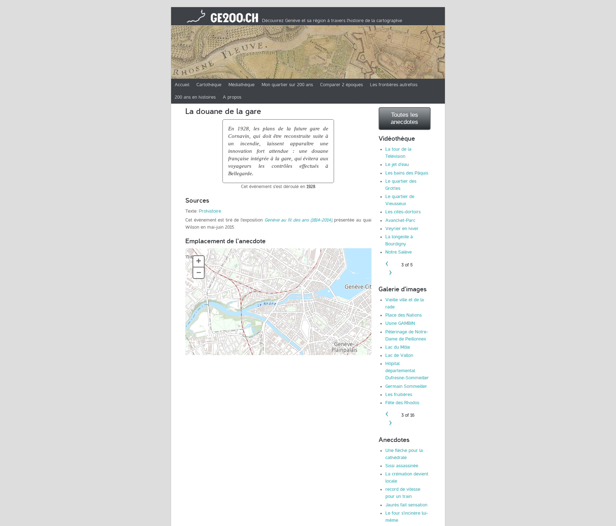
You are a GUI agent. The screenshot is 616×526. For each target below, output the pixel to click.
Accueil (182, 84)
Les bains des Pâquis (406, 173)
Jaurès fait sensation (406, 504)
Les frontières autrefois (393, 84)
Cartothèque (208, 84)
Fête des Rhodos (402, 402)
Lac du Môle (397, 347)
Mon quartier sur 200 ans (287, 84)
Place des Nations (403, 315)
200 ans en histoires (195, 97)
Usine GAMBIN (400, 323)
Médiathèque (242, 84)
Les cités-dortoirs (403, 211)
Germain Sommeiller (406, 386)
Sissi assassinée (401, 465)
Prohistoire (210, 211)
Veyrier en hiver (402, 228)
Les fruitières (398, 394)
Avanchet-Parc (400, 220)
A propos (232, 97)
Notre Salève (398, 252)
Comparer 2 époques (341, 84)
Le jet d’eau (397, 164)
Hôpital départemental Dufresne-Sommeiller (407, 370)
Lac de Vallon (399, 355)
